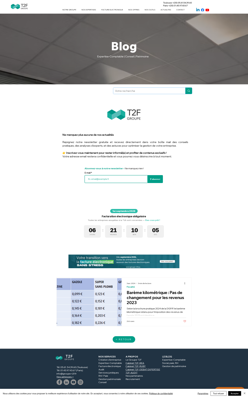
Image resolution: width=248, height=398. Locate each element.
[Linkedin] (198, 10)
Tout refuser (218, 393)
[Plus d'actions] (185, 283)
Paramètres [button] (203, 393)
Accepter (235, 393)
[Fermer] (244, 393)
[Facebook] (202, 10)
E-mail (88, 173)
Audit (101, 369)
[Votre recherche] (188, 91)
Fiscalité (131, 287)
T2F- (137, 366)
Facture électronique (109, 366)
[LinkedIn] (66, 382)
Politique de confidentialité (161, 393)
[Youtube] (207, 10)
